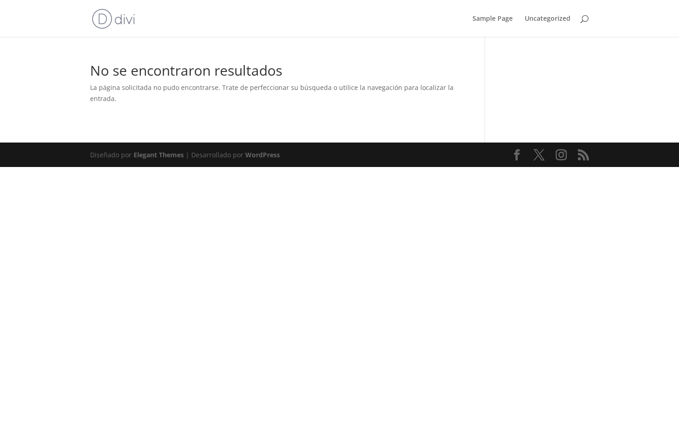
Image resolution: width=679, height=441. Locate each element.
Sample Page (493, 19)
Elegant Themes (158, 154)
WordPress (262, 154)
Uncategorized (547, 19)
